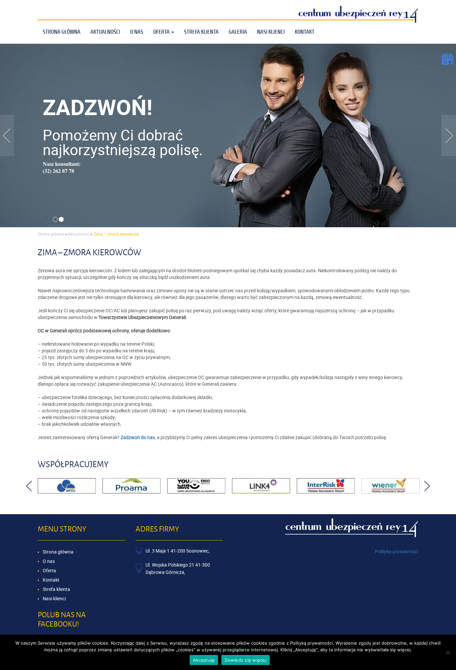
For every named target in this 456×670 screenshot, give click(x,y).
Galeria (238, 31)
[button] (7, 135)
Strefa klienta (201, 31)
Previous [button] (29, 486)
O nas (49, 561)
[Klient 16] (67, 485)
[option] (67, 485)
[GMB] (447, 58)
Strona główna (61, 31)
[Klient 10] (326, 485)
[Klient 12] (261, 485)
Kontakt (304, 31)
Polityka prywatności (396, 551)
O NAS (136, 31)
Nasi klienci (271, 31)
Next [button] (427, 486)
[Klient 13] (196, 485)
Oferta (162, 31)
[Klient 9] (391, 485)
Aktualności (105, 31)
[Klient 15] (131, 485)
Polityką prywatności (311, 643)
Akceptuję (204, 660)
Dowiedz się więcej (245, 660)
